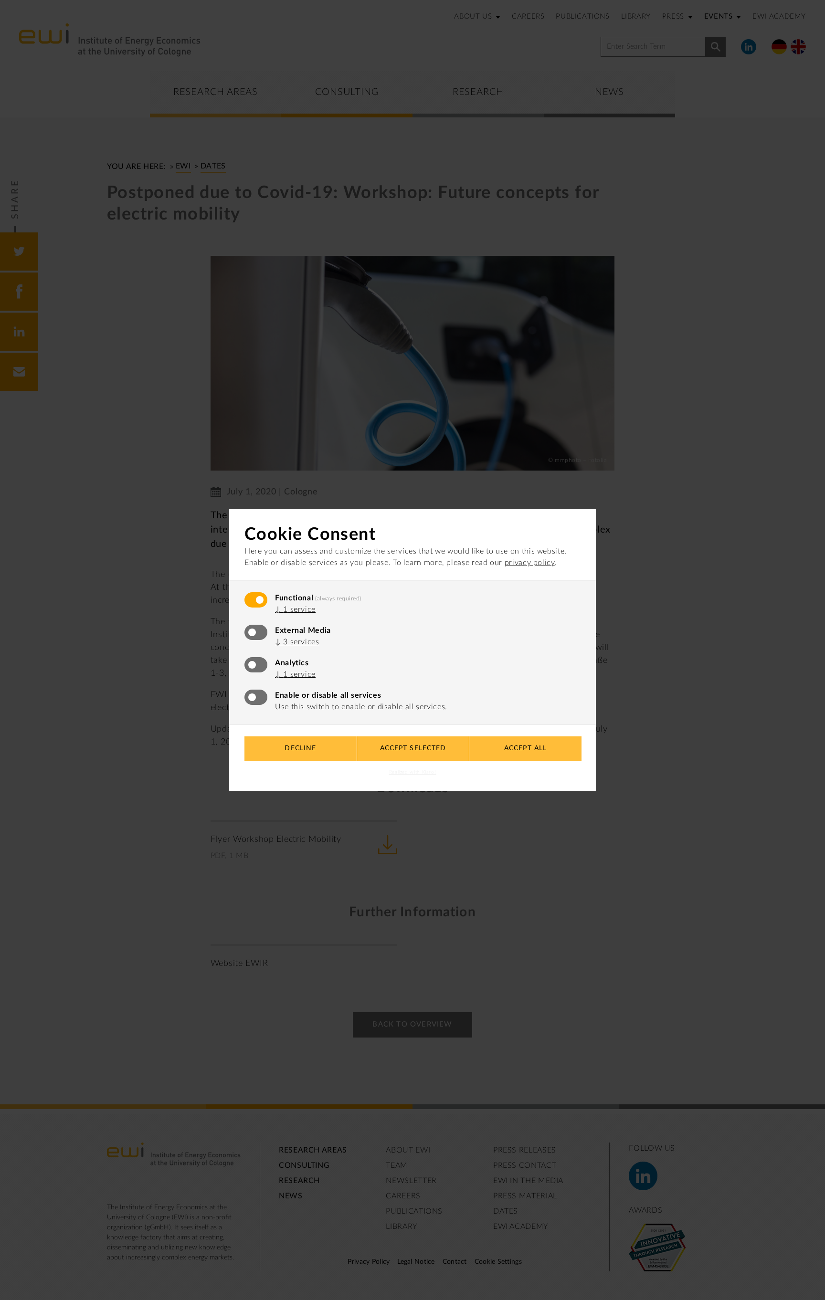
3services (297, 642)
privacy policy (530, 562)
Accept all (525, 748)
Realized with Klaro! (412, 772)
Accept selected (413, 748)
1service (295, 609)
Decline (300, 748)
